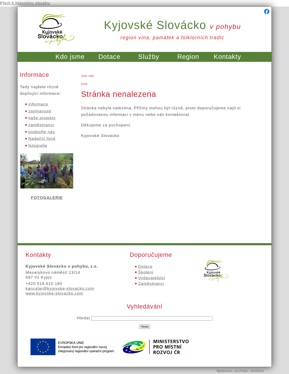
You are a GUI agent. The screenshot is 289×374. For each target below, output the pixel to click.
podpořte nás (41, 132)
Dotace (109, 56)
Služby (148, 56)
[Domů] (56, 48)
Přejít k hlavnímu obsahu (25, 3)
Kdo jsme (70, 56)
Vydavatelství (151, 278)
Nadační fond (41, 138)
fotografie (37, 145)
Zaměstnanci (151, 283)
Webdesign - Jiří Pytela (232, 370)
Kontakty (227, 56)
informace (38, 104)
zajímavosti (39, 111)
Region (188, 56)
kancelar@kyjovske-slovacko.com (60, 288)
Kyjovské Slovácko (172, 25)
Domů (84, 83)
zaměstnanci (41, 125)
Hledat (84, 318)
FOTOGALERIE (47, 197)
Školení (145, 272)
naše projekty (42, 118)
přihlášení (257, 370)
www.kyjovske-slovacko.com (54, 293)
